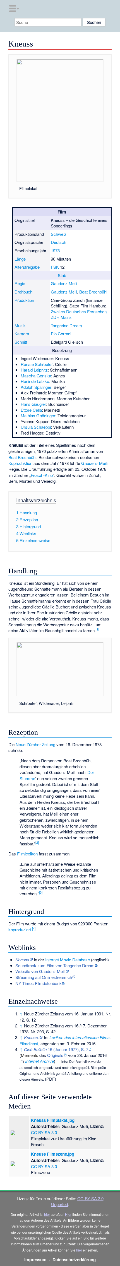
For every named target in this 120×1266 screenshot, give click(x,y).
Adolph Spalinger (36, 387)
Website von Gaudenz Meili (40, 971)
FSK (55, 267)
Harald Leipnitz (34, 370)
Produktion (24, 300)
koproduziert (19, 929)
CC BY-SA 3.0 (44, 1132)
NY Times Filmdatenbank (38, 983)
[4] (33, 928)
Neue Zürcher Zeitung (35, 744)
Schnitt (21, 342)
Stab (62, 275)
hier (47, 1214)
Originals (55, 1055)
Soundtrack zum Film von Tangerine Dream (55, 965)
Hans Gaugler (33, 404)
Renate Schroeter (37, 364)
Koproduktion (20, 463)
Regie (20, 283)
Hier (68, 1214)
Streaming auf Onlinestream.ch (43, 977)
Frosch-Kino (42, 475)
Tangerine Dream (66, 325)
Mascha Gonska (36, 376)
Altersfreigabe (27, 267)
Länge (20, 259)
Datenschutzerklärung (74, 1260)
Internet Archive (39, 1061)
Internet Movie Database (67, 959)
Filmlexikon (27, 854)
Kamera (22, 333)
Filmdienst (29, 1043)
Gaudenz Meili (64, 283)
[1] (97, 629)
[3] (40, 892)
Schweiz (58, 234)
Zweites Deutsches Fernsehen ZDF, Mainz (79, 314)
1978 (55, 250)
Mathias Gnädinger (38, 415)
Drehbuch (23, 292)
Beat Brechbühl (93, 292)
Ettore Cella (31, 410)
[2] (37, 842)
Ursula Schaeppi (36, 427)
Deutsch (58, 242)
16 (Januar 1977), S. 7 (56, 1049)
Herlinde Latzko (35, 381)
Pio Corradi (61, 333)
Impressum (35, 1260)
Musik (20, 325)
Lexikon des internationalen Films (79, 1037)
